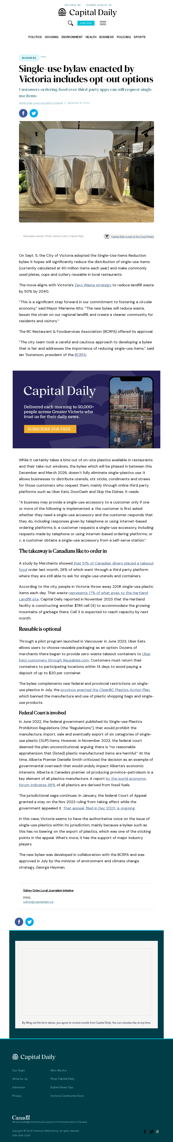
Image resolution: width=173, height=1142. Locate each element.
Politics (35, 37)
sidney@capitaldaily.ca (38, 902)
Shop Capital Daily (62, 1079)
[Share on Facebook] (23, 113)
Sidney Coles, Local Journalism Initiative (41, 102)
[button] (103, 23)
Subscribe (86, 23)
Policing (124, 37)
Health (91, 37)
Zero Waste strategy (93, 285)
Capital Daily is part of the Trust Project (132, 236)
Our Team (18, 1070)
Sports (140, 37)
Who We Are (58, 1070)
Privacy (17, 1096)
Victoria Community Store (67, 1096)
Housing (52, 37)
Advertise (18, 1087)
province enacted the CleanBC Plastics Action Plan (105, 689)
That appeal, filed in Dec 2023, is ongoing (99, 808)
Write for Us (20, 1079)
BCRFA (80, 354)
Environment (72, 37)
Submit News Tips (61, 1087)
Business (106, 37)
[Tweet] (34, 113)
